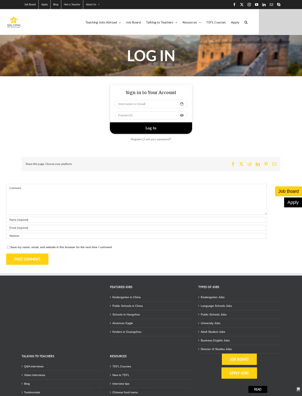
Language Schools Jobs (216, 305)
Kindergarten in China (126, 297)
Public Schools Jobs (214, 314)
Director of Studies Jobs (216, 349)
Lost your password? (157, 139)
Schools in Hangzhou (126, 314)
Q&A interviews (34, 366)
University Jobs (210, 323)
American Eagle (122, 323)
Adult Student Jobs (213, 331)
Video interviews (34, 375)
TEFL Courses (121, 366)
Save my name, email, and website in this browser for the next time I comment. (61, 247)
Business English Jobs (215, 340)
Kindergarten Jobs (213, 297)
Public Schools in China (127, 305)
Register (136, 139)
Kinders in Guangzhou (126, 331)
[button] (246, 22)
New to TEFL (120, 375)
